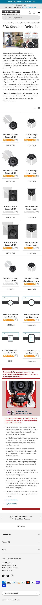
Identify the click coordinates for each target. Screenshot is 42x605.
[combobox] (21, 17)
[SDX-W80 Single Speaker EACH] (31, 231)
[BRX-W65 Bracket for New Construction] (10, 338)
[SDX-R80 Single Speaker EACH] (31, 159)
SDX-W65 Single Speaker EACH (31, 208)
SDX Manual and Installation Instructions (24, 412)
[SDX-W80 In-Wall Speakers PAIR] (10, 231)
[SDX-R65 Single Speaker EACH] (31, 123)
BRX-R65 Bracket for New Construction (10, 315)
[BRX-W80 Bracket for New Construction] (31, 339)
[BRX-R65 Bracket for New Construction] (10, 303)
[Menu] (38, 12)
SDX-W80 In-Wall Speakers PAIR (10, 243)
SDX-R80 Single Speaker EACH (31, 172)
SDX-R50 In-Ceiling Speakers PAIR (10, 279)
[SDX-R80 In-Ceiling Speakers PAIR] (10, 159)
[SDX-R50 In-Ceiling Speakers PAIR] (10, 266)
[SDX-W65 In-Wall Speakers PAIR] (10, 195)
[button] (34, 12)
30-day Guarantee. (12, 500)
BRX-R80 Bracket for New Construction (31, 315)
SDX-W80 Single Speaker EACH (31, 244)
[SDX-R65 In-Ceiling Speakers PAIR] (10, 123)
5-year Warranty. (11, 504)
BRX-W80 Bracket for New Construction (31, 351)
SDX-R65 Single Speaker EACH (31, 136)
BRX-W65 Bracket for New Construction (10, 351)
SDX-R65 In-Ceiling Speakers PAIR (10, 135)
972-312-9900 (27, 7)
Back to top (21, 526)
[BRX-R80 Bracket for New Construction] (31, 303)
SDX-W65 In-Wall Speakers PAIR (10, 207)
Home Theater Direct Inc (13, 600)
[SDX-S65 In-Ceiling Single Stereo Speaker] (31, 267)
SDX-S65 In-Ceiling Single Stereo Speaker (31, 279)
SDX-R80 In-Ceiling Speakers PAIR (10, 171)
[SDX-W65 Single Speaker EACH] (31, 195)
